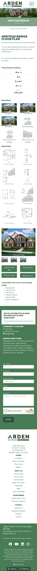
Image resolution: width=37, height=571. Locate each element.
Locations (18, 458)
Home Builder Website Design (11, 538)
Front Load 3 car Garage (9, 141)
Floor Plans (18, 464)
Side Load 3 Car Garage (28, 141)
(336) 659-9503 (18, 446)
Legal (5, 527)
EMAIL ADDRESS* (8, 378)
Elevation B (27, 114)
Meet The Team (18, 483)
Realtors (18, 514)
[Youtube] (16, 544)
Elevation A (9, 114)
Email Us (25, 569)
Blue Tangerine (26, 538)
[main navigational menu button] (31, 4)
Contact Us (18, 508)
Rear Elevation (27, 127)
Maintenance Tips (18, 498)
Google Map (9, 334)
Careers (18, 517)
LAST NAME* (6, 371)
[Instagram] (27, 544)
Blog (18, 489)
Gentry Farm (10, 290)
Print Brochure (27, 267)
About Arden (18, 474)
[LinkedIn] (22, 544)
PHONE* (5, 386)
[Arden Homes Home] (13, 2)
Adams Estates (11, 295)
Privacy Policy (25, 527)
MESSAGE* (6, 393)
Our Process (18, 477)
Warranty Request (18, 501)
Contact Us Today (18, 448)
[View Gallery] (18, 241)
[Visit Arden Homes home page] (18, 437)
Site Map (6, 529)
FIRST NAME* (7, 364)
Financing (18, 486)
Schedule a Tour (27, 276)
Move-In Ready (18, 461)
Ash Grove (10, 293)
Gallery (18, 467)
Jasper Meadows (12, 300)
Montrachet (10, 288)
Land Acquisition (18, 492)
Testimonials (18, 480)
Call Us (13, 569)
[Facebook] (10, 544)
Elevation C (9, 127)
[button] (5, 242)
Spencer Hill (10, 297)
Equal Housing (19, 564)
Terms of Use (14, 527)
